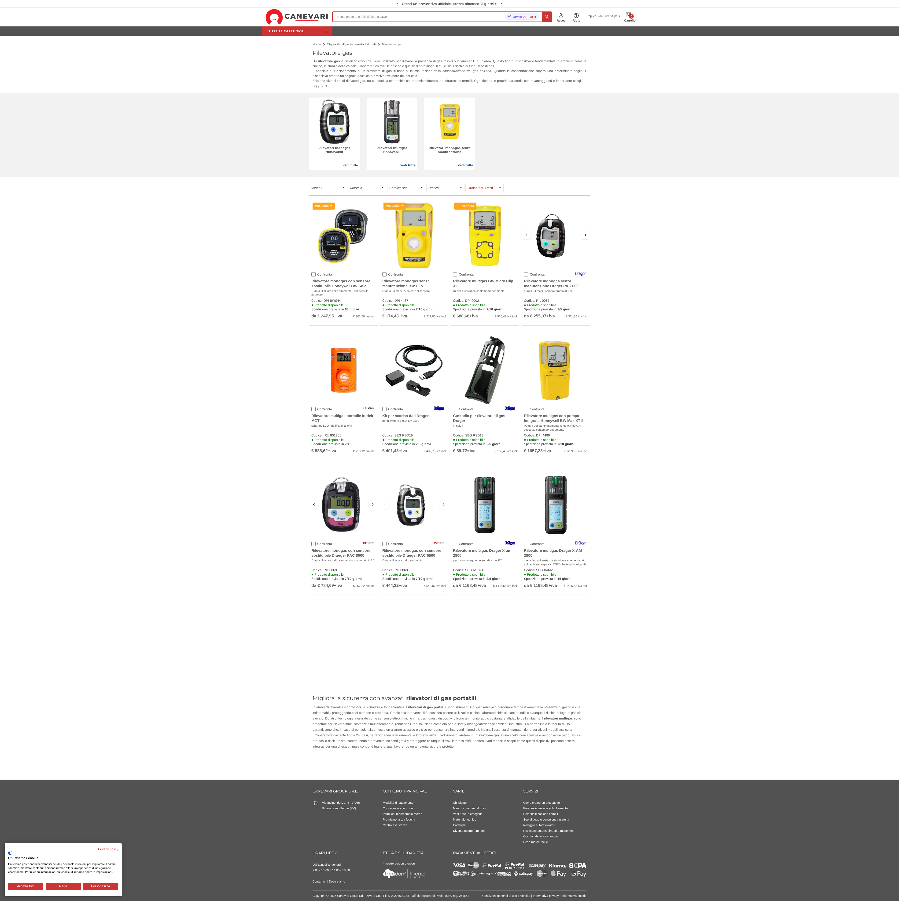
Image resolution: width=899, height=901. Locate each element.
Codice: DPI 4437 (414, 308)
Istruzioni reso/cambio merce (402, 814)
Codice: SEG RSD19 (414, 443)
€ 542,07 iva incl (435, 586)
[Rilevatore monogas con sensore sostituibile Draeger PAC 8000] (343, 505)
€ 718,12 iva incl (364, 451)
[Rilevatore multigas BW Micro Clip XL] (485, 235)
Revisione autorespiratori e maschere (548, 830)
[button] (328, 188)
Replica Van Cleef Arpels (603, 16)
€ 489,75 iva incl (435, 451)
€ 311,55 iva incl (577, 316)
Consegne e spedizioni (398, 808)
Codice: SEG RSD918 (485, 578)
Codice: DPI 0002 (485, 308)
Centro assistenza (395, 825)
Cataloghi (459, 825)
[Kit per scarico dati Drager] (414, 370)
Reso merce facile (535, 842)
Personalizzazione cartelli (540, 814)
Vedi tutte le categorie (468, 814)
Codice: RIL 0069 (343, 578)
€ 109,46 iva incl (506, 451)
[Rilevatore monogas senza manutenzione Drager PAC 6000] (556, 235)
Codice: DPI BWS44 (343, 308)
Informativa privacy (546, 895)
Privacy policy (108, 849)
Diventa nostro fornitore (469, 830)
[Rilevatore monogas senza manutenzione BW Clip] (414, 235)
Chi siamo (460, 802)
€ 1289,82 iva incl (576, 451)
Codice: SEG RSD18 (485, 443)
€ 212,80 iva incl (435, 316)
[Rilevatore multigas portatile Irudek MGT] (343, 370)
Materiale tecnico (464, 819)
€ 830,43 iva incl (506, 316)
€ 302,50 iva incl (364, 316)
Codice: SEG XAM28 (556, 578)
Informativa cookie (573, 895)
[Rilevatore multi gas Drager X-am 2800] (485, 505)
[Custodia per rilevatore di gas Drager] (485, 370)
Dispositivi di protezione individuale (351, 44)
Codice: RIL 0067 (556, 308)
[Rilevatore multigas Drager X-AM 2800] (556, 505)
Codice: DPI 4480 (556, 443)
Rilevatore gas (392, 44)
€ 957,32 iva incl (364, 586)
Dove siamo (337, 881)
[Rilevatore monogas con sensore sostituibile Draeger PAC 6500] (414, 505)
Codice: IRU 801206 (343, 443)
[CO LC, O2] (328, 195)
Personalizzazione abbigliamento (545, 808)
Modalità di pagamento (398, 802)
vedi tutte (350, 165)
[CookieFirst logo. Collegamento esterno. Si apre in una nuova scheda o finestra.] (10, 853)
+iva (338, 316)
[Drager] (367, 195)
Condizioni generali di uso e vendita (506, 895)
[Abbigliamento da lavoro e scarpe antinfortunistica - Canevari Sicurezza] (297, 16)
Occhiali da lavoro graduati (541, 836)
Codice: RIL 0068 (414, 578)
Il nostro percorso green (399, 863)
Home (317, 44)
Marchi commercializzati (469, 808)
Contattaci (319, 881)
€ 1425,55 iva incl (505, 586)
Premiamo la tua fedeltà (399, 819)
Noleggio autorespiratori (539, 825)
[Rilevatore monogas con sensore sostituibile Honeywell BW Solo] (343, 235)
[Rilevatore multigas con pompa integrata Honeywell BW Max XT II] (556, 370)
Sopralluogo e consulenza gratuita (546, 819)
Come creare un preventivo (541, 802)
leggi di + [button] (320, 85)
